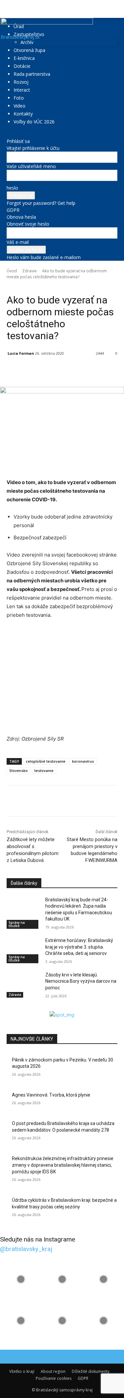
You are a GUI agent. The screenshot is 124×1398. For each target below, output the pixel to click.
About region (53, 1371)
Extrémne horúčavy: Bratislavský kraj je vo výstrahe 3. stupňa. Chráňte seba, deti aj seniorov (79, 947)
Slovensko (18, 770)
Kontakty (23, 114)
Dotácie (22, 66)
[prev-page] (8, 1008)
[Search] (114, 9)
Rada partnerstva (32, 74)
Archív (27, 42)
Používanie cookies (53, 1378)
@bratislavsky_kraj (26, 1249)
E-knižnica (24, 58)
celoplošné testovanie (45, 761)
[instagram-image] (20, 1279)
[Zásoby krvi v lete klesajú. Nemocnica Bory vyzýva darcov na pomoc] (23, 983)
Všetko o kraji (21, 1371)
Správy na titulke (17, 924)
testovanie (44, 770)
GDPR (13, 210)
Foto (19, 98)
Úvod (12, 271)
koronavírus (83, 761)
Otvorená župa (29, 50)
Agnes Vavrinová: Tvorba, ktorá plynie (51, 1095)
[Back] (8, 134)
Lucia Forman (21, 353)
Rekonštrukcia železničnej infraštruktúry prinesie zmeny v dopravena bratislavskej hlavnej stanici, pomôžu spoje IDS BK (62, 1165)
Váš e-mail (18, 242)
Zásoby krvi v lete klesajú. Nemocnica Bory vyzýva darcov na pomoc (80, 981)
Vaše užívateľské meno (31, 166)
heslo (12, 188)
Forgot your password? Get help (41, 203)
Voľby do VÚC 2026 (34, 121)
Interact (22, 90)
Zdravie (29, 271)
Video (19, 106)
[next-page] (12, 1008)
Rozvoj (21, 82)
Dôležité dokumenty (90, 1371)
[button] (11, 9)
